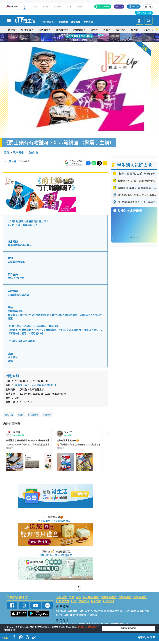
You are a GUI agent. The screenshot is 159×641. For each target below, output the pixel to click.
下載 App (135, 6)
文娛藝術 (34, 414)
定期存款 (88, 22)
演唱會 (12, 29)
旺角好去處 (62, 601)
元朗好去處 (125, 597)
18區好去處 (150, 29)
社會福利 (108, 601)
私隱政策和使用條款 (88, 627)
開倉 (78, 597)
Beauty (57, 6)
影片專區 (120, 29)
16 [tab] (84, 41)
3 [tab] (78, 34)
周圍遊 (135, 29)
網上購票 (13, 357)
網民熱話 (61, 611)
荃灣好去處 (140, 597)
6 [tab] (88, 34)
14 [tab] (78, 41)
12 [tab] (88, 37)
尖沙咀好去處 (91, 597)
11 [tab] (84, 37)
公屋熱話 (63, 22)
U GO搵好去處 (145, 12)
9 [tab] (78, 37)
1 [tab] (72, 34)
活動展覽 (33, 152)
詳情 (10, 361)
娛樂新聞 (75, 22)
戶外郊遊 (96, 601)
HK (24, 6)
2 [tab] (75, 34)
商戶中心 (119, 6)
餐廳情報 (83, 601)
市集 (71, 597)
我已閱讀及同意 (128, 628)
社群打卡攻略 (104, 6)
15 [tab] (81, 41)
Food (45, 6)
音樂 (21, 414)
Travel (34, 6)
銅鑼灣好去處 (108, 597)
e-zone (80, 6)
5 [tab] (84, 34)
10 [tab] (81, 37)
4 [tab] (81, 34)
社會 (74, 601)
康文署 (12, 161)
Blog (69, 6)
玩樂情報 (18, 152)
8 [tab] (75, 37)
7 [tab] (72, 37)
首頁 (6, 152)
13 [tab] (75, 41)
